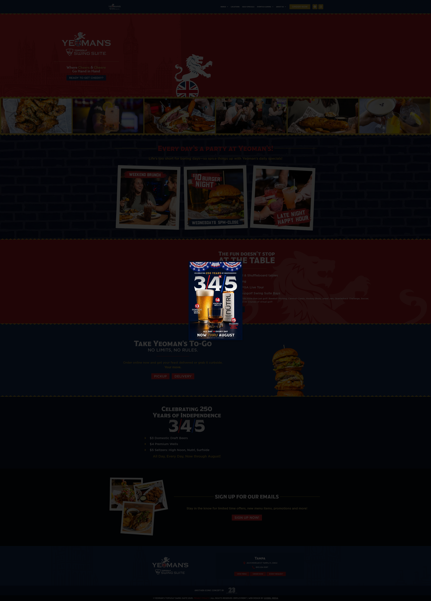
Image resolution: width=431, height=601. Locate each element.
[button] (220, 276)
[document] (215, 300)
